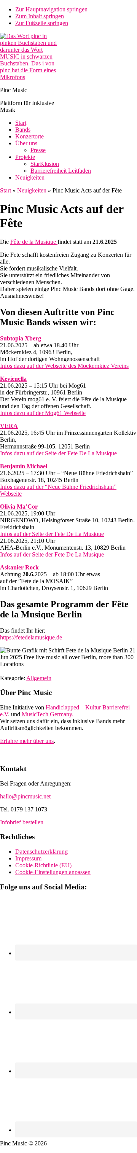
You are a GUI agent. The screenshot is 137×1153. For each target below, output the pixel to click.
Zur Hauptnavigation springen (51, 9)
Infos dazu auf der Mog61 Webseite (43, 413)
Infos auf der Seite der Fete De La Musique (52, 534)
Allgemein (38, 678)
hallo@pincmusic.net (25, 796)
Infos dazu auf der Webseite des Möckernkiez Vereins (64, 366)
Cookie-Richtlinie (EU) (43, 865)
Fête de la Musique (33, 242)
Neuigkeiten (31, 190)
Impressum (28, 858)
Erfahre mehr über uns (27, 741)
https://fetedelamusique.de (31, 637)
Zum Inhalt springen (39, 16)
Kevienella (13, 378)
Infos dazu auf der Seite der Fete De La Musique (59, 453)
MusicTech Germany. (46, 714)
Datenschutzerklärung (41, 851)
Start (5, 190)
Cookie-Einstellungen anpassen (53, 872)
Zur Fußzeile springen (41, 23)
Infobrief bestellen (21, 822)
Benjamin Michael (23, 466)
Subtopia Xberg (20, 338)
